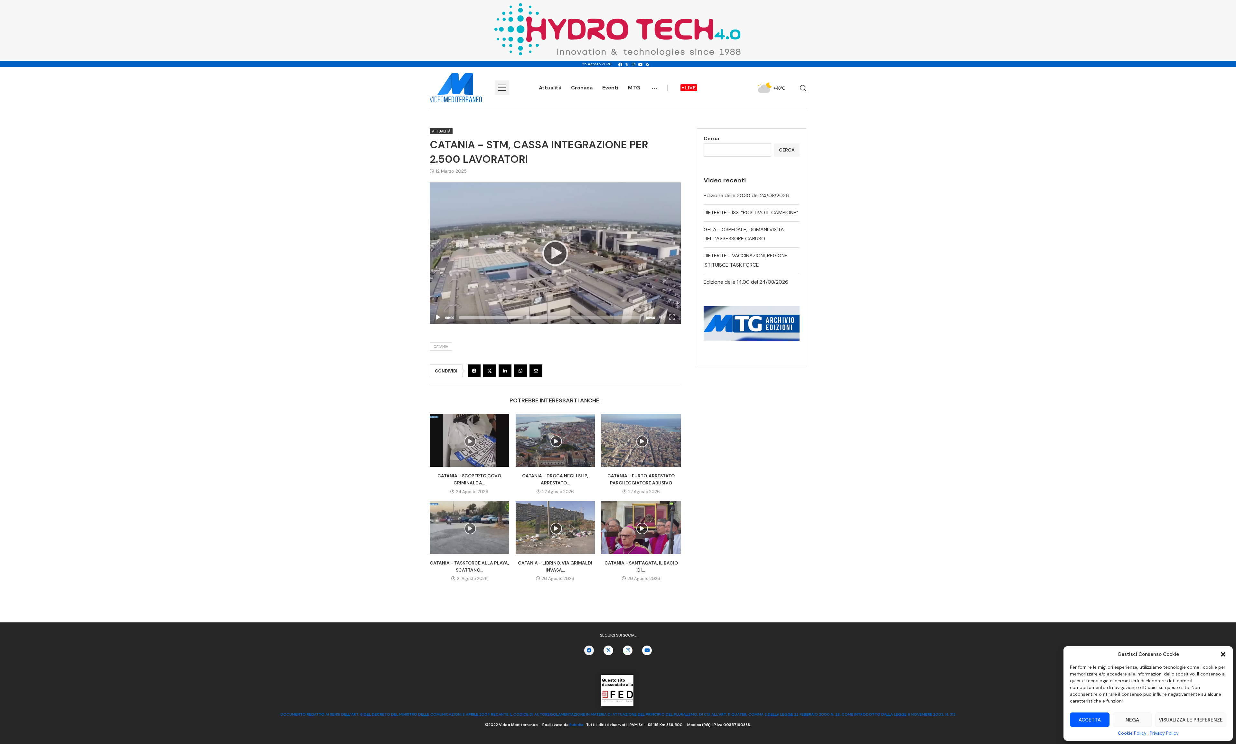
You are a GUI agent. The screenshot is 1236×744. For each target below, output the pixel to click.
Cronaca (582, 87)
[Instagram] (634, 64)
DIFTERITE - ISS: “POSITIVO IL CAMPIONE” (751, 212)
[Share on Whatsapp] (520, 370)
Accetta (1090, 720)
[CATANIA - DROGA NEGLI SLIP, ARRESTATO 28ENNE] (555, 440)
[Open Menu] (502, 87)
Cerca (711, 138)
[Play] (555, 253)
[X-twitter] (608, 650)
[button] (1223, 654)
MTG (634, 87)
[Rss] (647, 64)
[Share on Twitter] (489, 370)
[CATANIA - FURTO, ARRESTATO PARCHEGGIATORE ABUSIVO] (641, 440)
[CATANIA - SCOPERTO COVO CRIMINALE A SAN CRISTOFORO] (469, 440)
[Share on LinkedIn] (505, 370)
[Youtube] (640, 64)
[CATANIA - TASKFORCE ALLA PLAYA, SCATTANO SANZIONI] (469, 527)
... (654, 85)
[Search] (803, 88)
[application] (555, 253)
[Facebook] (620, 64)
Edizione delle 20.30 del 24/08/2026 (746, 195)
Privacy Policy (1164, 733)
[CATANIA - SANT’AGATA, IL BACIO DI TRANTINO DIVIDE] (641, 527)
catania (441, 346)
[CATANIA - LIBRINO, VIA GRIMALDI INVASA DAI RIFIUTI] (555, 527)
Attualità (550, 87)
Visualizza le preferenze (1191, 720)
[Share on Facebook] (474, 370)
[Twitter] (627, 64)
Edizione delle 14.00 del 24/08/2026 (746, 282)
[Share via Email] (535, 370)
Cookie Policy (1132, 733)
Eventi (610, 87)
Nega (1132, 720)
